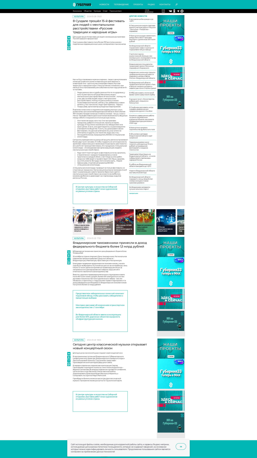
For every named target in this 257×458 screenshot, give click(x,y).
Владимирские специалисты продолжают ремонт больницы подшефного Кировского (141, 66)
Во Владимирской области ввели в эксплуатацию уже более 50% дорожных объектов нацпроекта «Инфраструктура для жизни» (98, 317)
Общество (88, 11)
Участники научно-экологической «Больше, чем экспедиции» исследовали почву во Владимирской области (142, 57)
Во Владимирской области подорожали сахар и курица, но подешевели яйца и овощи (141, 48)
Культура (97, 11)
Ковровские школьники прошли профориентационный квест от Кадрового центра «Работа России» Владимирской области (142, 75)
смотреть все (133, 193)
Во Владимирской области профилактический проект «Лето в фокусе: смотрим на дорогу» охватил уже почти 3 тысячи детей (142, 85)
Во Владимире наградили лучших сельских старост (139, 188)
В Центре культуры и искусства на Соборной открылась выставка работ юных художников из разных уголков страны (96, 189)
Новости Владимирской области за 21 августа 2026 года (142, 172)
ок (181, 446)
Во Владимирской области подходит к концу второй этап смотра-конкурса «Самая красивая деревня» (141, 180)
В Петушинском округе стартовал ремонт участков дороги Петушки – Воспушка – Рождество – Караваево (142, 28)
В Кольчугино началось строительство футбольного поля (142, 128)
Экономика (77, 11)
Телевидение (121, 4)
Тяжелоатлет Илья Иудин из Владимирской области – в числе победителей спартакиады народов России (142, 157)
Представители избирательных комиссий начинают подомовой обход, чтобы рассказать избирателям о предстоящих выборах (100, 295)
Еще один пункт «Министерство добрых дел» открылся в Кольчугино (141, 101)
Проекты (138, 4)
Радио (151, 4)
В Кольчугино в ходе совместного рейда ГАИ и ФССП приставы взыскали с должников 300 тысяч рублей (142, 38)
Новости (104, 4)
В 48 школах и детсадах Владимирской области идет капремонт (140, 136)
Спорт (105, 11)
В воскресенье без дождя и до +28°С (141, 20)
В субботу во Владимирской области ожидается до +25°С (140, 165)
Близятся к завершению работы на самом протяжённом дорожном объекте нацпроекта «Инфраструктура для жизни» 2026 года (141, 119)
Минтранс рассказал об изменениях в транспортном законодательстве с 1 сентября (100, 306)
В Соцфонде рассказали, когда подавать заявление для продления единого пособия (141, 109)
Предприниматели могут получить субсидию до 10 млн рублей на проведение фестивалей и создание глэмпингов (141, 146)
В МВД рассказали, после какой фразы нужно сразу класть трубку (142, 94)
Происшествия (115, 11)
